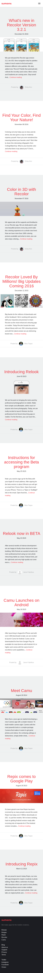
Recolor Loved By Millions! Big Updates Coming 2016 (21, 281)
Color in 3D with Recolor (21, 191)
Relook (4, 930)
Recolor (4, 937)
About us (5, 947)
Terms (4, 955)
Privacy (4, 952)
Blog (3, 945)
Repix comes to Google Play (21, 778)
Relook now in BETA (21, 533)
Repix (4, 935)
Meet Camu (21, 690)
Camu (4, 940)
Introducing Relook (21, 371)
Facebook (5, 964)
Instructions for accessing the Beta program (21, 462)
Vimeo (4, 967)
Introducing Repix (22, 864)
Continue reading (16, 77)
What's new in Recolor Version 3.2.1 (21, 25)
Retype (4, 932)
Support (4, 950)
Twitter (4, 960)
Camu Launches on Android (21, 602)
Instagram (5, 962)
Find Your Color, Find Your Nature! (21, 117)
